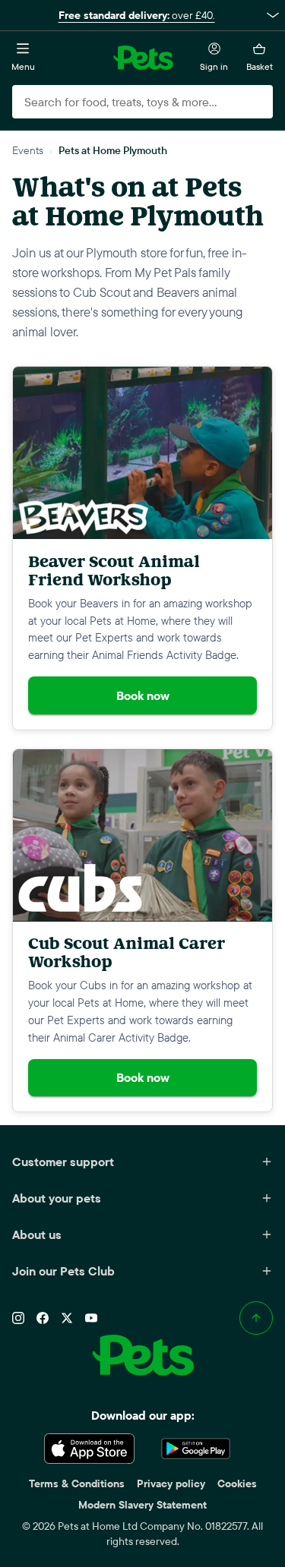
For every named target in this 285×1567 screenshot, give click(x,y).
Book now (142, 695)
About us (37, 1234)
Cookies (237, 1483)
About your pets (56, 1198)
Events (27, 149)
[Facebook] (42, 1318)
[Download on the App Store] (89, 1448)
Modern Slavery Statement (142, 1505)
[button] (142, 15)
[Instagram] (18, 1318)
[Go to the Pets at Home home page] (142, 58)
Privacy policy (171, 1483)
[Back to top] (256, 1318)
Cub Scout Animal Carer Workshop (126, 952)
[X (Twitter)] (67, 1318)
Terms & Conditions (77, 1483)
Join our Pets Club (63, 1271)
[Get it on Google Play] (196, 1448)
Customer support (63, 1161)
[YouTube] (91, 1318)
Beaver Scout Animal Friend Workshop (114, 570)
